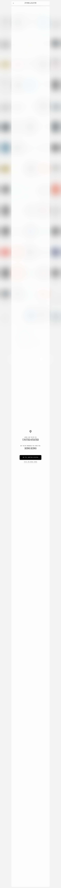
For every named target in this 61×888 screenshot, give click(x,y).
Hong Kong (30, 462)
